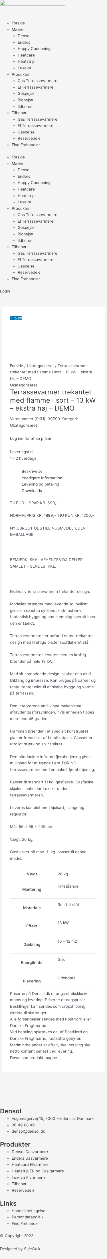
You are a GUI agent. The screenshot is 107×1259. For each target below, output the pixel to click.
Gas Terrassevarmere (37, 80)
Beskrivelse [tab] (32, 471)
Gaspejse (26, 93)
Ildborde (25, 106)
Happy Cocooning (34, 48)
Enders (24, 42)
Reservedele (29, 138)
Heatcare (26, 55)
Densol (24, 36)
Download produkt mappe (33, 1057)
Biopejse (25, 100)
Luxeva (24, 68)
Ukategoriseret (40, 365)
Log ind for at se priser (30, 438)
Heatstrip (26, 61)
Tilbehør (19, 112)
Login (5, 291)
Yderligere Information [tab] (42, 478)
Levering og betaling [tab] (40, 484)
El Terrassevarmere (35, 87)
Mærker (19, 29)
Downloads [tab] (32, 490)
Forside (18, 23)
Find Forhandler (26, 145)
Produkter (21, 74)
